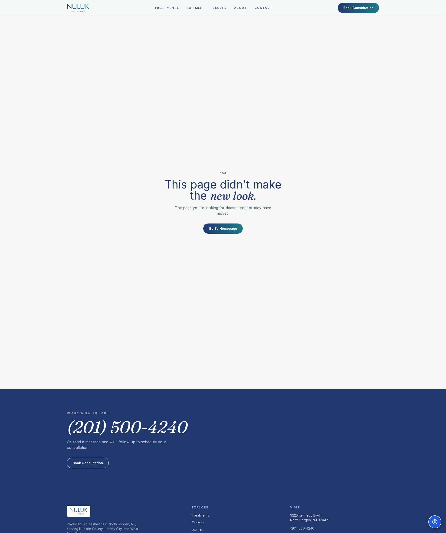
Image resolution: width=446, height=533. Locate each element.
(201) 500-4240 (302, 528)
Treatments (166, 8)
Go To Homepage (223, 228)
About (240, 8)
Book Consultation (358, 8)
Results (218, 8)
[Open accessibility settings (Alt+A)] (434, 521)
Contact (264, 8)
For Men (195, 8)
